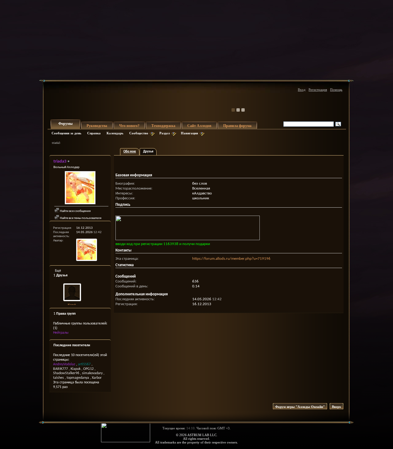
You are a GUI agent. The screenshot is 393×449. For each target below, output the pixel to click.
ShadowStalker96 (66, 373)
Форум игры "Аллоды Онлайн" (300, 407)
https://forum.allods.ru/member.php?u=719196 (231, 259)
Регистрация (318, 89)
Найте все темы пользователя (80, 218)
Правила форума (237, 126)
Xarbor (97, 378)
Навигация (189, 133)
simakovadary (92, 373)
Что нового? (129, 126)
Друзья (148, 151)
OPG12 (88, 369)
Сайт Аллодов (199, 126)
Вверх (336, 407)
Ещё (58, 271)
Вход (301, 89)
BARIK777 (60, 369)
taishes (58, 378)
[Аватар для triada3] (80, 188)
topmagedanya (78, 378)
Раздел (164, 133)
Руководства (97, 126)
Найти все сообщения (75, 211)
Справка (94, 133)
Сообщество (138, 133)
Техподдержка (163, 126)
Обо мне (129, 151)
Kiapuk (72, 305)
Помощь (336, 89)
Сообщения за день (66, 133)
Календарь (115, 133)
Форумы (65, 123)
